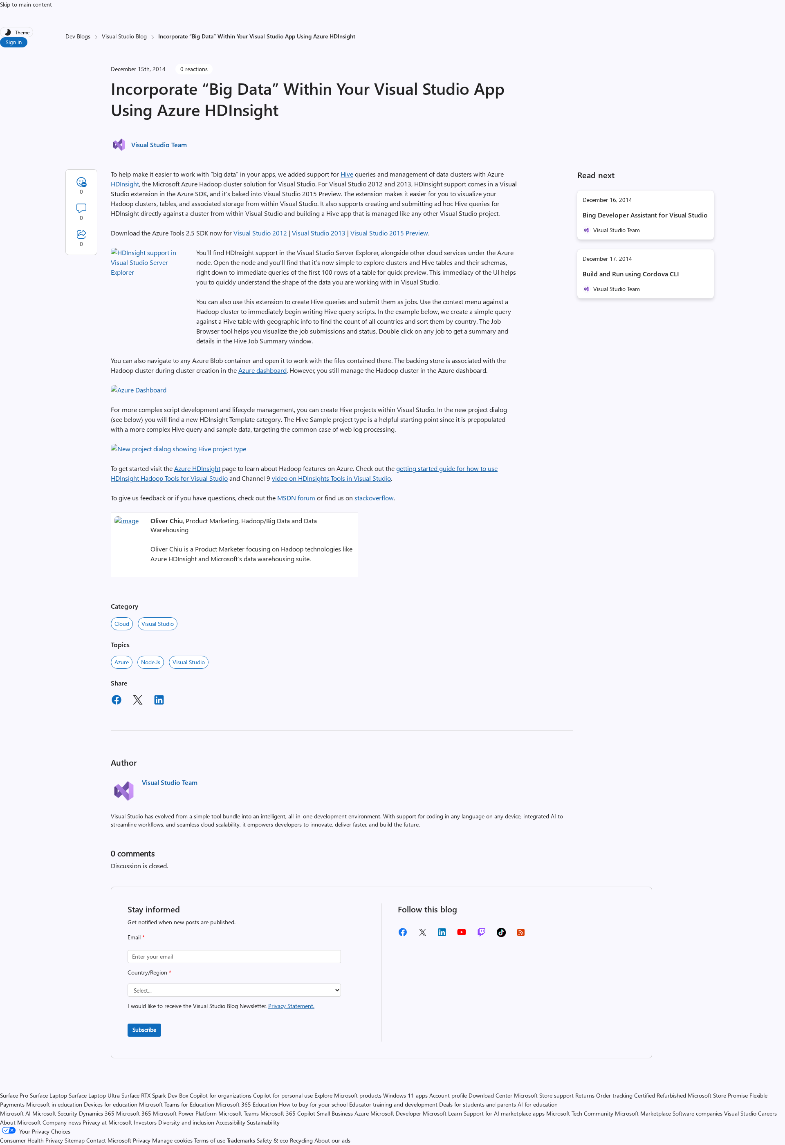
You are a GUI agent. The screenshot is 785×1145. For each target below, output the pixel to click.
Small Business (335, 1113)
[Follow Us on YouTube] (462, 935)
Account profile (448, 1095)
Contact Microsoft (108, 1140)
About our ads (332, 1140)
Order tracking (614, 1095)
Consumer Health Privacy (31, 1140)
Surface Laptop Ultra (94, 1095)
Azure (121, 662)
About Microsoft (20, 1122)
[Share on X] (138, 701)
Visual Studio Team (159, 144)
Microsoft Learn (442, 1113)
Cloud (121, 623)
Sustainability (263, 1122)
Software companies (697, 1113)
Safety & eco (272, 1140)
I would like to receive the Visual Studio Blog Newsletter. (221, 1006)
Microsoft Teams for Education (176, 1104)
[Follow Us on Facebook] (403, 935)
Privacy (142, 1140)
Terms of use (209, 1140)
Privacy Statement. (291, 1006)
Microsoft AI (15, 1113)
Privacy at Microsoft (107, 1122)
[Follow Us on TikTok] (501, 935)
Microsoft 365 (133, 1113)
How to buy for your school (313, 1104)
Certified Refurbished (660, 1095)
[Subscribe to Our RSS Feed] (521, 935)
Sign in (14, 41)
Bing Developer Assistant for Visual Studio (645, 215)
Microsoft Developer (395, 1113)
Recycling (301, 1140)
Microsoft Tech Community (579, 1113)
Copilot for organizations (220, 1095)
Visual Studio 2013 (318, 233)
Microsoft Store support (544, 1095)
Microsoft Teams (238, 1113)
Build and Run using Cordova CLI (631, 273)
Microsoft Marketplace (643, 1113)
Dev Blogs (77, 36)
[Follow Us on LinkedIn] (442, 935)
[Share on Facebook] (116, 701)
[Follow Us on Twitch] (481, 935)
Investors (145, 1122)
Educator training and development (393, 1104)
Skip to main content (26, 4)
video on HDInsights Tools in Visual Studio (331, 478)
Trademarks (241, 1140)
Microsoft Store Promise (718, 1095)
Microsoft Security (54, 1113)
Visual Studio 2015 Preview (389, 233)
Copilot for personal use (283, 1095)
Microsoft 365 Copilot (287, 1113)
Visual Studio (157, 623)
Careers (767, 1113)
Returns (584, 1095)
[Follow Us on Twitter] (422, 935)
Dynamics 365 (96, 1113)
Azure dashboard (262, 370)
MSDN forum (296, 497)
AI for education (538, 1104)
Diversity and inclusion (186, 1122)
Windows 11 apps (405, 1095)
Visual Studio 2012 (260, 233)
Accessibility (230, 1122)
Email (136, 937)
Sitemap (75, 1140)
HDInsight (125, 183)
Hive (347, 174)
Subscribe (144, 1029)
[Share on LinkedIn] (159, 701)
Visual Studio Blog (124, 36)
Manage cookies (172, 1140)
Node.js (150, 662)
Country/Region (149, 972)
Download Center (490, 1095)
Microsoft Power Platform (185, 1113)
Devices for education (110, 1104)
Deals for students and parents (477, 1104)
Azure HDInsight (197, 468)
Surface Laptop (48, 1095)
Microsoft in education (54, 1104)
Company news (62, 1122)
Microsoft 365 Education (246, 1104)
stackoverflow (374, 497)
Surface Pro (14, 1095)
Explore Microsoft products (347, 1095)
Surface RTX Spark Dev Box (154, 1095)
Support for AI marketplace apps (504, 1113)
